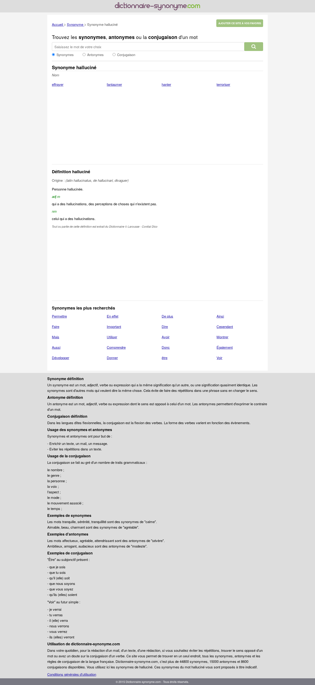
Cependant (225, 326)
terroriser (223, 84)
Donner (112, 357)
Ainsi (220, 316)
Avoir (165, 336)
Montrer (222, 336)
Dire (165, 326)
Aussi (56, 347)
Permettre (59, 316)
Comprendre (116, 347)
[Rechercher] (253, 46)
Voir (219, 357)
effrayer (57, 84)
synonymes (92, 36)
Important (114, 326)
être (164, 357)
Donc (166, 347)
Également (225, 347)
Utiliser (112, 336)
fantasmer (114, 84)
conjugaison (162, 36)
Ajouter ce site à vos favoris (239, 23)
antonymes (122, 36)
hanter (166, 84)
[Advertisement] (157, 128)
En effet (112, 316)
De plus (167, 316)
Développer (60, 357)
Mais (55, 336)
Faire (55, 326)
